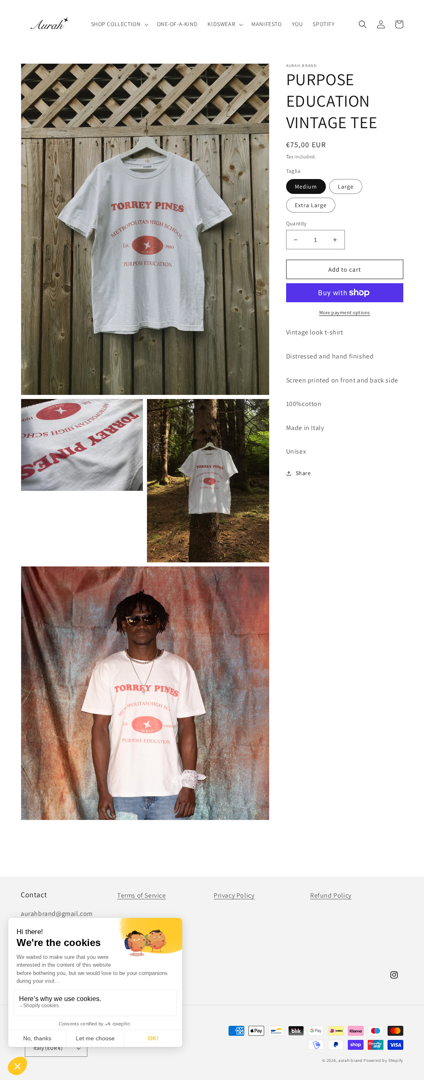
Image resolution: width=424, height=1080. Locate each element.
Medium (306, 186)
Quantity (296, 223)
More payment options (344, 312)
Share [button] (303, 473)
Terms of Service (141, 895)
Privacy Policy (234, 895)
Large (346, 186)
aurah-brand (350, 1060)
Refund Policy (331, 895)
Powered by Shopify (383, 1060)
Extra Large (311, 205)
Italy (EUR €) (48, 1047)
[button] (119, 24)
